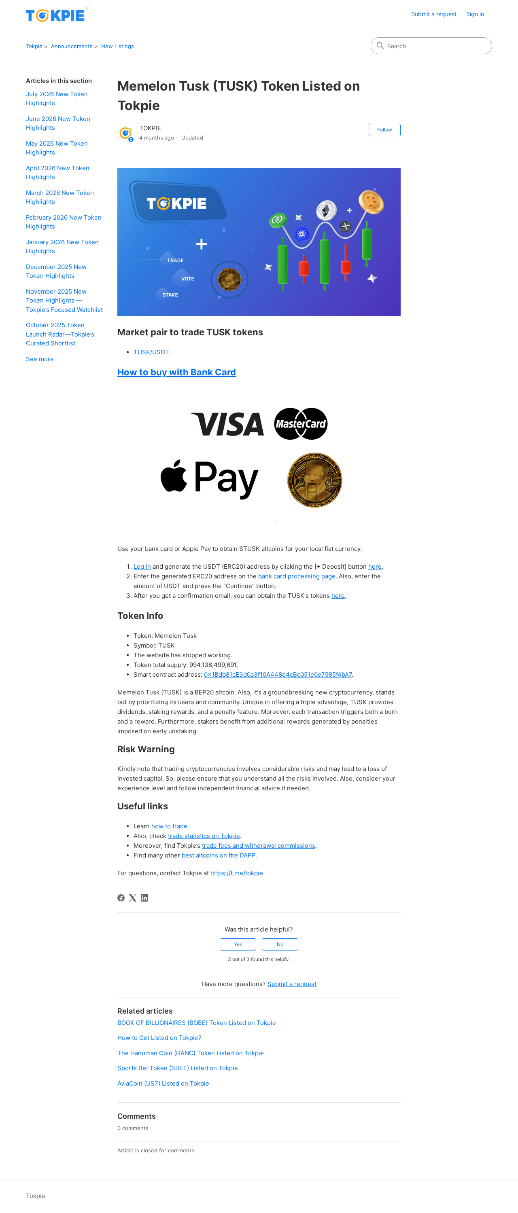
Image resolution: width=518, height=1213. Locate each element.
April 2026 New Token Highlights (57, 172)
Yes (238, 944)
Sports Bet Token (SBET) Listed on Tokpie (177, 1068)
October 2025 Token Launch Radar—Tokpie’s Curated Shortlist (60, 334)
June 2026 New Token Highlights (58, 123)
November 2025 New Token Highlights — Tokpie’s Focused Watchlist (64, 300)
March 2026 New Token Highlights (60, 197)
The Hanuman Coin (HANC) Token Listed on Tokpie (190, 1053)
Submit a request (433, 14)
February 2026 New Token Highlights (64, 222)
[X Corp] (132, 898)
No (280, 944)
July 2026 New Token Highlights (57, 98)
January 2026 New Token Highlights (62, 246)
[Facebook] (121, 898)
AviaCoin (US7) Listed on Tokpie (163, 1083)
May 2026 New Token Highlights (57, 148)
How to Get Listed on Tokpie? (159, 1038)
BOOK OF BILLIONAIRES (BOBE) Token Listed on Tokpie (196, 1023)
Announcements (72, 46)
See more (40, 359)
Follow (384, 130)
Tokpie (34, 46)
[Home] (57, 14)
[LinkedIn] (144, 898)
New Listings (117, 46)
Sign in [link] (475, 14)
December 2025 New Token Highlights (56, 271)
